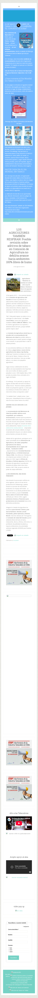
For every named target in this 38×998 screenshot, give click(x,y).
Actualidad (16, 540)
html (11, 948)
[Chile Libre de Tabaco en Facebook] (18, 987)
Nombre (10, 934)
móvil (11, 951)
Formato (10, 945)
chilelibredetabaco (19, 15)
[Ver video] (19, 911)
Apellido (10, 940)
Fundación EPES (23, 982)
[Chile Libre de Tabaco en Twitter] (19, 990)
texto (11, 949)
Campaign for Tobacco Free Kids (23, 984)
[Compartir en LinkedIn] (21, 274)
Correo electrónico (13, 929)
